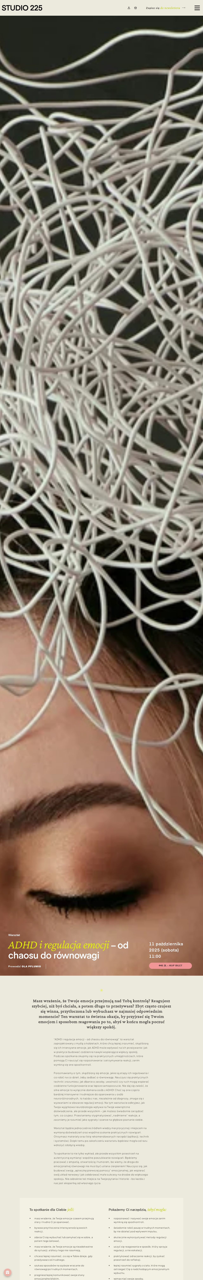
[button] (135, 8)
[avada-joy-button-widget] (7, 1272)
